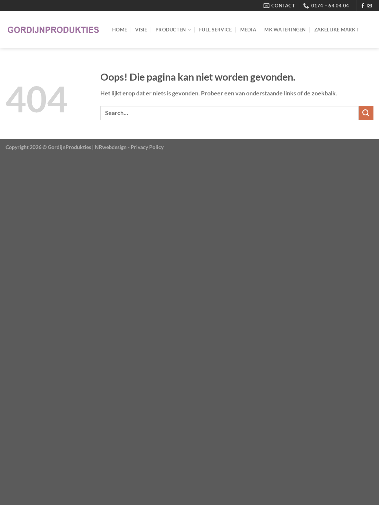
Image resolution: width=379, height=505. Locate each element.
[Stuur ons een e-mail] (370, 6)
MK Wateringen (285, 30)
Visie (141, 30)
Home (119, 30)
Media (248, 30)
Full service (215, 30)
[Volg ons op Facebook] (362, 6)
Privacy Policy (147, 147)
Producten (170, 30)
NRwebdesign (111, 147)
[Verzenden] (366, 113)
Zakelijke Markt (336, 30)
